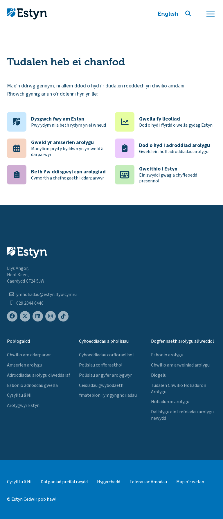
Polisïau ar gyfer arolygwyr (105, 375)
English (168, 13)
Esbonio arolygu (167, 355)
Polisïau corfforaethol (101, 365)
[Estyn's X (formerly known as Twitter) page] (25, 316)
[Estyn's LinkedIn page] (37, 316)
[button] (195, 14)
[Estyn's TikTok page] (63, 316)
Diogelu (158, 375)
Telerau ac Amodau (148, 482)
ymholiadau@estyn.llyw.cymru (46, 294)
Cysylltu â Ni (19, 395)
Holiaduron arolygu (170, 401)
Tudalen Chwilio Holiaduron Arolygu (178, 388)
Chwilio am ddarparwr (29, 355)
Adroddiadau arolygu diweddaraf (38, 375)
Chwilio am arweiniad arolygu (180, 365)
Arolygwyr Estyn (23, 405)
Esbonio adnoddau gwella (32, 385)
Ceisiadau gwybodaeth (101, 385)
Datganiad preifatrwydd (64, 482)
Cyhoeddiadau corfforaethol (106, 355)
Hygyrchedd (108, 482)
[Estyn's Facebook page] (12, 316)
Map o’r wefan (190, 482)
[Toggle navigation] (210, 14)
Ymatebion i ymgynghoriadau (108, 395)
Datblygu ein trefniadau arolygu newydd (182, 415)
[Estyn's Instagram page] (50, 316)
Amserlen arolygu (24, 365)
